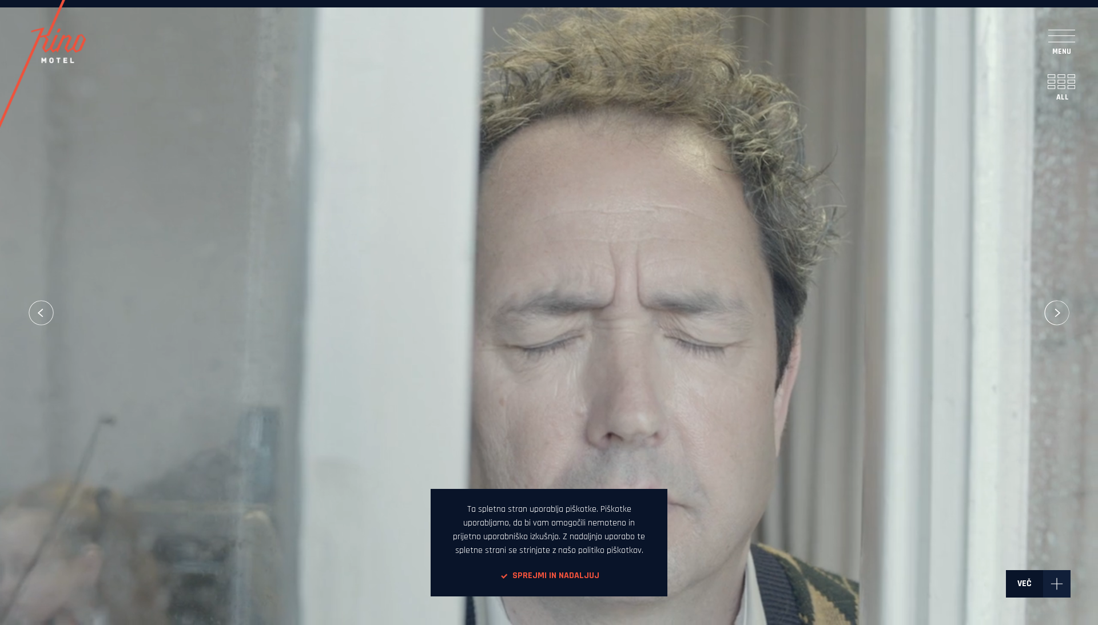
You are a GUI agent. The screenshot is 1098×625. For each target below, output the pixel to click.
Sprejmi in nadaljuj (555, 576)
